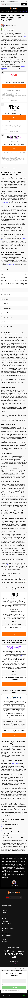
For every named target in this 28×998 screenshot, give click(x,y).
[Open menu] (1, 8)
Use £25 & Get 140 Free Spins (14, 114)
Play (14, 634)
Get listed (4, 912)
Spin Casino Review (14, 100)
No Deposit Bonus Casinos (8, 926)
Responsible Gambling (7, 905)
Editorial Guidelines (6, 908)
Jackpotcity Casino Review (14, 162)
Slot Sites (4, 939)
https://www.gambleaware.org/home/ (20, 128)
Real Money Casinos (6, 933)
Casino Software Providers (11, 11)
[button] (14, 270)
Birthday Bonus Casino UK (8, 928)
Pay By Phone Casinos (7, 923)
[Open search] (26, 8)
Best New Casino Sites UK (8, 935)
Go (24, 4)
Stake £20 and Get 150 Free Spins (14, 82)
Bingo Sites (4, 930)
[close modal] (25, 971)
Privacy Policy (5, 910)
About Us (4, 903)
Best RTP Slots (5, 941)
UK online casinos (10, 264)
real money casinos (22, 581)
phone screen (5, 202)
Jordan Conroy (14, 25)
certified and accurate (10, 564)
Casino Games (5, 921)
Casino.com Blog (5, 915)
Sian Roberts (11, 29)
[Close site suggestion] (26, 2)
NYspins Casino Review (14, 131)
